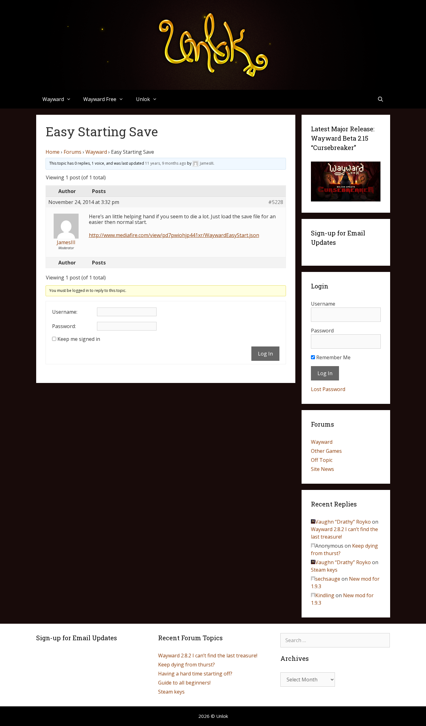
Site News (322, 469)
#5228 (275, 202)
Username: (64, 312)
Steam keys (324, 569)
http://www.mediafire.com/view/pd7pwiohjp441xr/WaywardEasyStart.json (174, 235)
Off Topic (321, 460)
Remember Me (333, 357)
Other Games (326, 451)
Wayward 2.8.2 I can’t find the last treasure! (207, 655)
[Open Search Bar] (380, 99)
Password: (64, 326)
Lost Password (328, 389)
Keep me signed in (78, 339)
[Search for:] (335, 640)
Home (53, 151)
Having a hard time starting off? (195, 673)
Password (322, 330)
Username (323, 303)
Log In (265, 353)
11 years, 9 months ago (165, 163)
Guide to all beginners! (184, 682)
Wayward (96, 151)
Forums (72, 151)
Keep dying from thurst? (186, 664)
